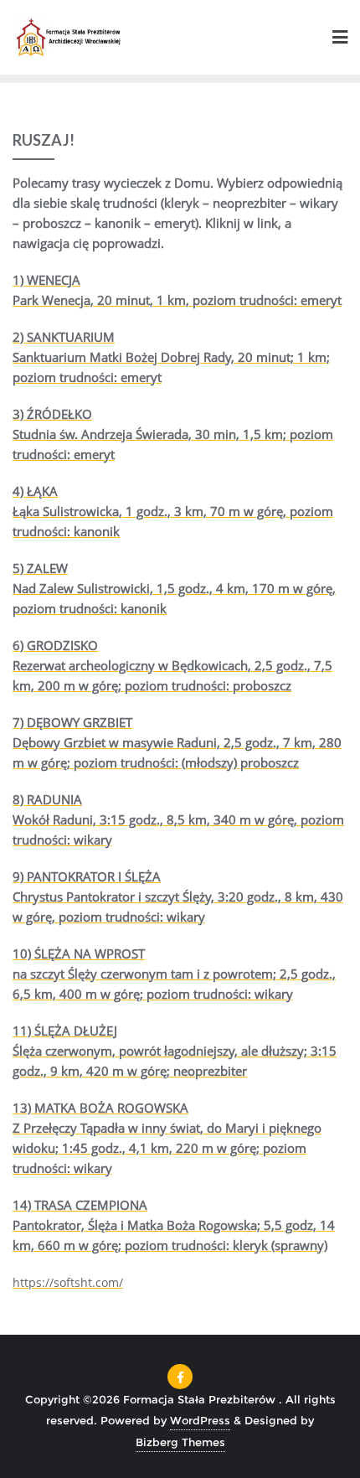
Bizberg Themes (180, 1442)
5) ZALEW (40, 568)
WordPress (200, 1420)
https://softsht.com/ (68, 1282)
